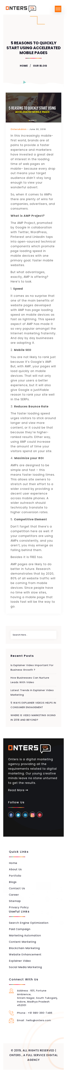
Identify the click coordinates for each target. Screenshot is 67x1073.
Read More (17, 790)
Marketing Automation (25, 935)
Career (14, 895)
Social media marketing (25, 967)
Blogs (13, 882)
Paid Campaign (19, 929)
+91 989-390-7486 (40, 1013)
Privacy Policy (19, 907)
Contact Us (17, 888)
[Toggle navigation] (58, 9)
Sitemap (15, 901)
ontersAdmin (19, 129)
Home (24, 65)
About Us (15, 869)
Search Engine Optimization (28, 923)
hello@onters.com (38, 1020)
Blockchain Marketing (24, 948)
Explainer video (20, 961)
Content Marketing (22, 942)
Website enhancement (25, 954)
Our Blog (39, 65)
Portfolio (15, 876)
